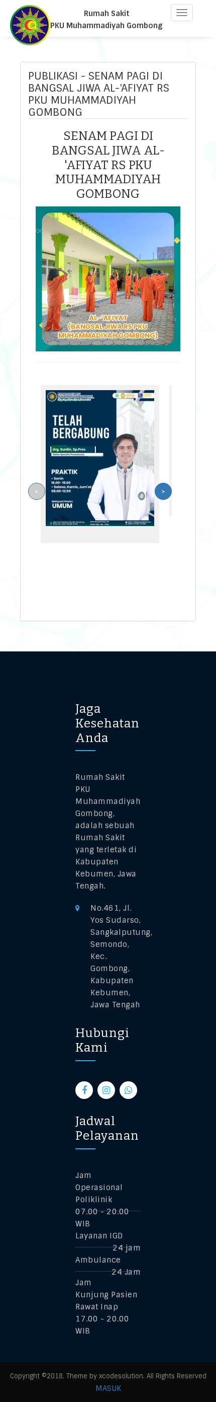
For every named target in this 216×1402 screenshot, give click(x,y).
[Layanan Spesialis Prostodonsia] (100, 458)
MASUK (108, 1388)
